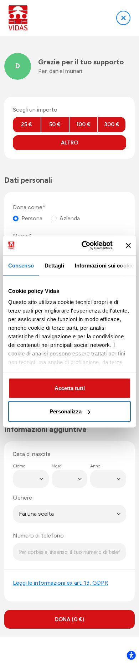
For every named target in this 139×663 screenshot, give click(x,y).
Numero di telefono (38, 535)
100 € (83, 124)
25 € (26, 124)
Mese (56, 465)
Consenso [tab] (21, 265)
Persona (31, 218)
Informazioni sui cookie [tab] (104, 265)
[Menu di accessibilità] (131, 655)
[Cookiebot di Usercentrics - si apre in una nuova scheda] (84, 245)
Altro (69, 142)
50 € (55, 124)
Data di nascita (32, 454)
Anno (95, 465)
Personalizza (66, 411)
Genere (22, 497)
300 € (111, 124)
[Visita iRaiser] (69, 650)
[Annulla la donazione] (123, 18)
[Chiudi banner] (128, 245)
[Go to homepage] (18, 17)
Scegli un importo (35, 109)
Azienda (70, 218)
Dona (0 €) (69, 619)
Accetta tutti (70, 388)
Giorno (19, 465)
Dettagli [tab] (54, 265)
